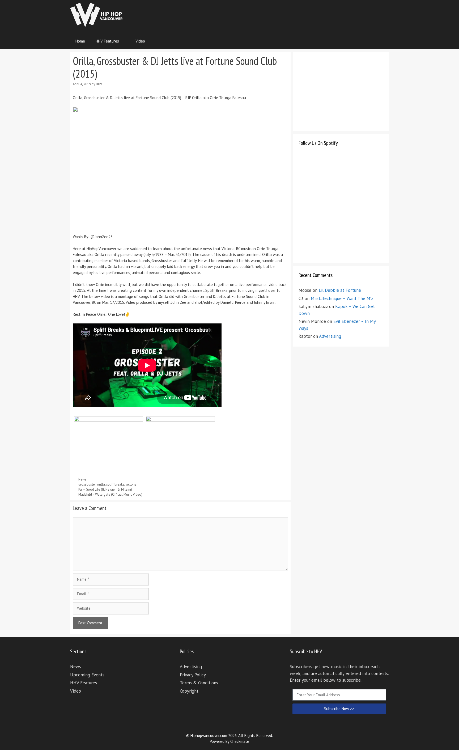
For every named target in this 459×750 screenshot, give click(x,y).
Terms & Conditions (199, 683)
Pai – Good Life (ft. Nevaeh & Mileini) (105, 489)
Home (80, 41)
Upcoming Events (87, 675)
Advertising (330, 336)
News (82, 479)
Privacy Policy (193, 675)
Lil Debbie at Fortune (340, 290)
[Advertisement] (292, 15)
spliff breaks (115, 484)
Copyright (189, 691)
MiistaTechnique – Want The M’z (342, 298)
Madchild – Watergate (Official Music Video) (110, 494)
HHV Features (107, 41)
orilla (101, 484)
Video (140, 41)
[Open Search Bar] (381, 41)
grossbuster (87, 484)
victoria (131, 484)
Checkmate (239, 741)
